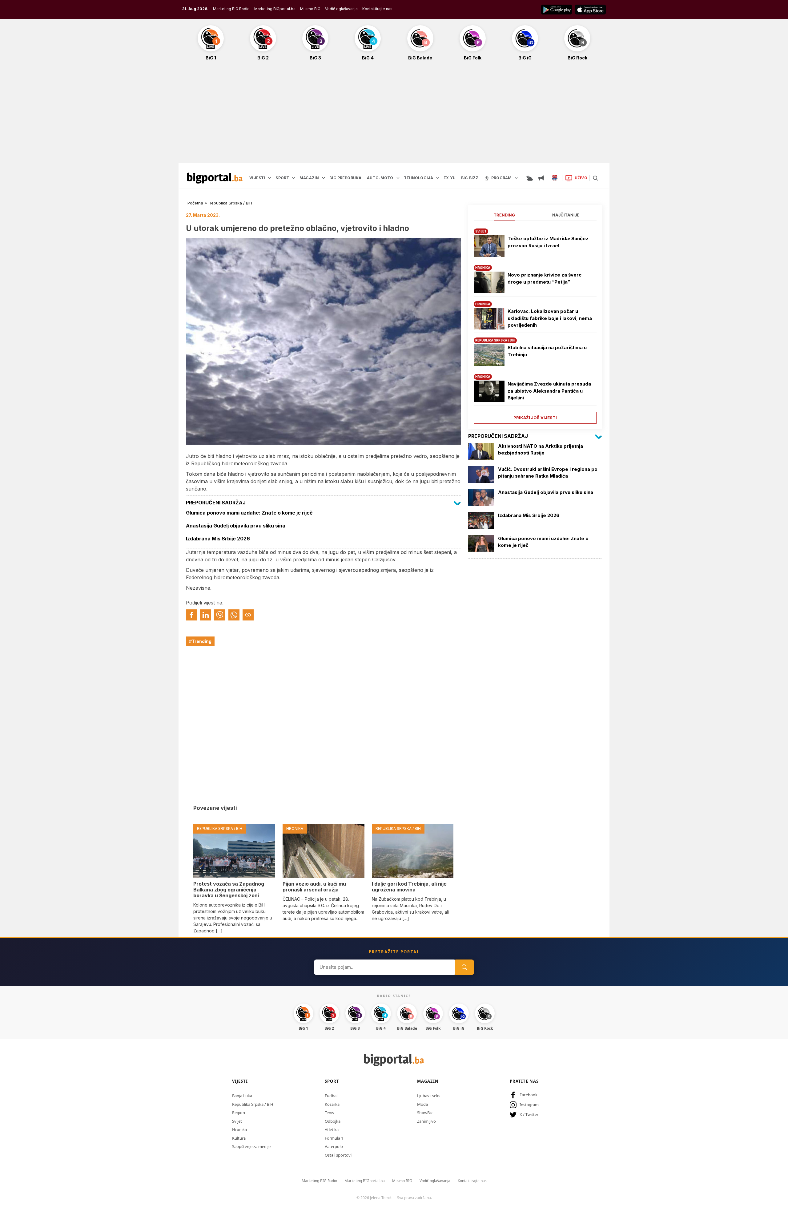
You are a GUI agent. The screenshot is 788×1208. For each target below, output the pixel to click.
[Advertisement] (394, 115)
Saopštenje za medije (251, 1146)
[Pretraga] (595, 178)
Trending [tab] (504, 214)
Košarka (332, 1104)
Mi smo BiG (310, 8)
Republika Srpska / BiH (230, 202)
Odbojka (332, 1121)
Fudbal (331, 1095)
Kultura (239, 1138)
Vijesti (240, 1081)
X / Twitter (529, 1114)
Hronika (239, 1129)
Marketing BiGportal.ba (275, 8)
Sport (332, 1081)
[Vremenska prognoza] (529, 178)
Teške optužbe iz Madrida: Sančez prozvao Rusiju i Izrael (548, 242)
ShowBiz (424, 1112)
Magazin (428, 1081)
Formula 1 (334, 1138)
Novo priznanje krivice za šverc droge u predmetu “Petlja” (544, 278)
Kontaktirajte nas (377, 8)
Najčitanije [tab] (565, 214)
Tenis (329, 1112)
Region (238, 1112)
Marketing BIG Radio (231, 8)
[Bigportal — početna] (215, 178)
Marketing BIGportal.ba (364, 1180)
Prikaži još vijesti (535, 417)
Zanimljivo (426, 1121)
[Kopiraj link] (248, 614)
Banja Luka (242, 1095)
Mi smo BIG (402, 1180)
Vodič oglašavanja (341, 8)
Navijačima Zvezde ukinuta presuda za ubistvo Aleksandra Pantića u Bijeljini (549, 391)
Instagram (529, 1104)
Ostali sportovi (338, 1155)
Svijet (237, 1121)
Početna (195, 202)
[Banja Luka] (554, 178)
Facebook (528, 1094)
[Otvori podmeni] (269, 178)
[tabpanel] (535, 324)
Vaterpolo (334, 1146)
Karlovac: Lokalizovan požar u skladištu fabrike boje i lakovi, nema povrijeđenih (550, 318)
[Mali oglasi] (541, 178)
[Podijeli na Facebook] (191, 614)
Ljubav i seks (428, 1095)
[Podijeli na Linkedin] (205, 614)
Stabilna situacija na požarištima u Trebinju (547, 351)
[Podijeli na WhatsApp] (233, 614)
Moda (422, 1104)
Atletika (332, 1129)
